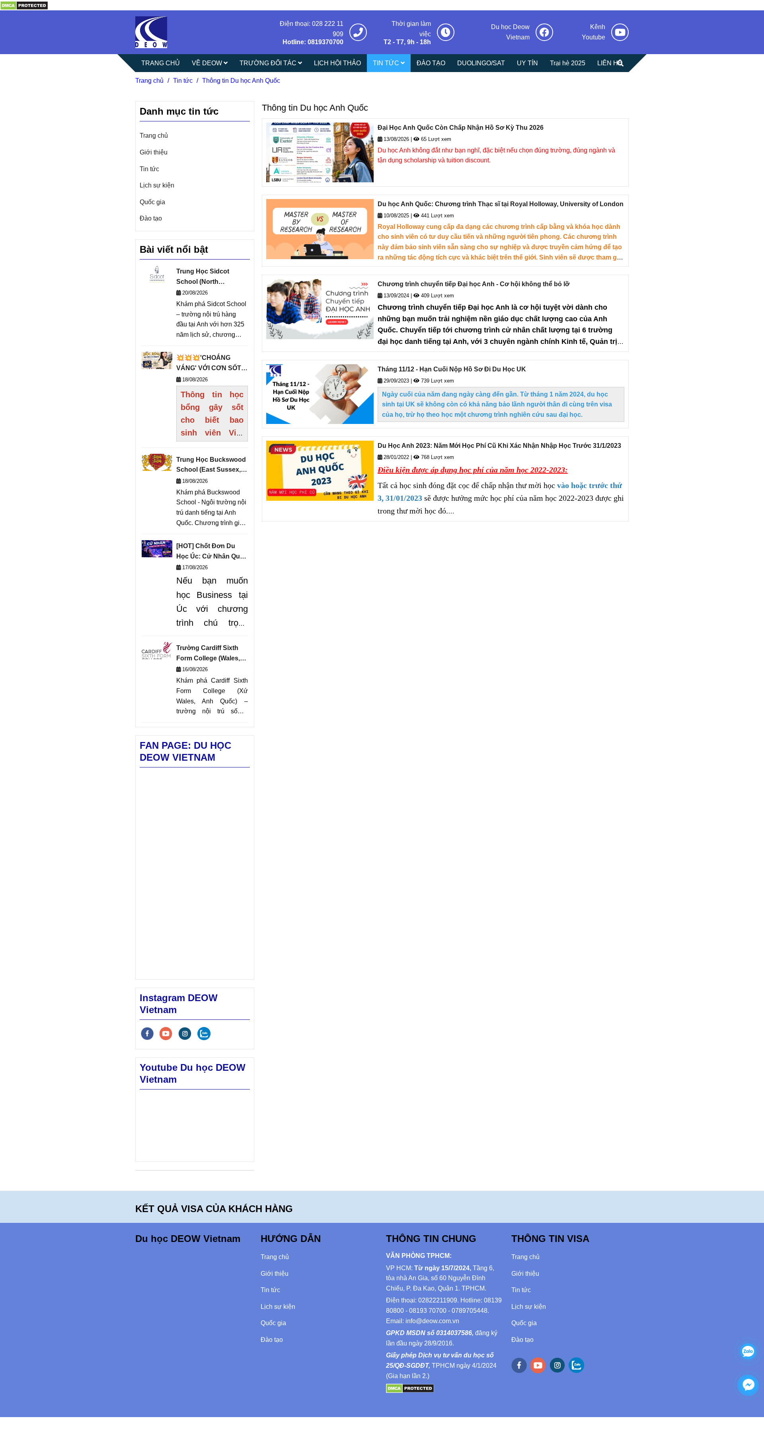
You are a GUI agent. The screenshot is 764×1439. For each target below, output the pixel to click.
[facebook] (147, 1033)
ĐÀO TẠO (431, 63)
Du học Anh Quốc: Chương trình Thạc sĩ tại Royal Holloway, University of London (501, 204)
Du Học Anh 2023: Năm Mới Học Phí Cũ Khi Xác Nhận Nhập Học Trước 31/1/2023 (499, 445)
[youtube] (165, 1033)
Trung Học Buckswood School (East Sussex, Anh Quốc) (211, 465)
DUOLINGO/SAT (481, 63)
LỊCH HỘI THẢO (337, 63)
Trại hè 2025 (567, 63)
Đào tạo (151, 218)
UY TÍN (527, 63)
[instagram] (185, 1033)
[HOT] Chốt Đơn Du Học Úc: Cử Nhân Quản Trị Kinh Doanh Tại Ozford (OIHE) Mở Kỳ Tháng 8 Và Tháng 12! (212, 552)
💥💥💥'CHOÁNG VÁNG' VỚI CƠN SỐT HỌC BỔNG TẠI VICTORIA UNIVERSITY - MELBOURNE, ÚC (211, 363)
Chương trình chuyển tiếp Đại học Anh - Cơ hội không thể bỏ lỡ (473, 284)
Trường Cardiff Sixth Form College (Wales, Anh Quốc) (208, 653)
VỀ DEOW (208, 63)
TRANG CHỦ (160, 63)
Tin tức (183, 80)
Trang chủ (149, 80)
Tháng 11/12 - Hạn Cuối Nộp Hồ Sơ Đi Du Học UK (452, 369)
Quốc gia (152, 202)
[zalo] (204, 1033)
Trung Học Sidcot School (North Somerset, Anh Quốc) (208, 277)
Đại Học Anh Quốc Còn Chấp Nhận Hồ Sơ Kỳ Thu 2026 (461, 127)
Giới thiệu (154, 152)
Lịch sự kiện (157, 185)
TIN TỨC (387, 63)
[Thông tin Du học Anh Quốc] (24, 5)
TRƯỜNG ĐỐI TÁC (269, 63)
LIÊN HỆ (609, 63)
